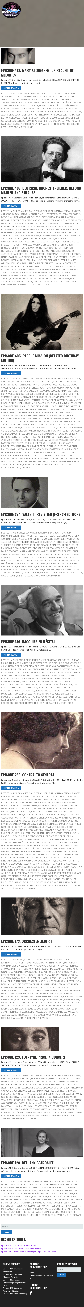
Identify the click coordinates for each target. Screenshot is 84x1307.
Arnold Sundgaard (30, 821)
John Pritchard (20, 443)
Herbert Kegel (26, 993)
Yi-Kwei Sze (44, 1018)
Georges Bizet (61, 842)
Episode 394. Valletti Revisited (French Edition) (40, 514)
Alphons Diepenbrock (36, 817)
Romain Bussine (53, 569)
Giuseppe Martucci (62, 987)
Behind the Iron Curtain (26, 381)
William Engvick (50, 464)
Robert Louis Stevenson (14, 458)
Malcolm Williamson (13, 449)
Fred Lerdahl (39, 1196)
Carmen (62, 821)
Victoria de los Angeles (68, 572)
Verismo (54, 400)
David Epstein (65, 1193)
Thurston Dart (67, 882)
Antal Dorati (52, 975)
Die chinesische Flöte (30, 241)
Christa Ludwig (10, 235)
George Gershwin (11, 1097)
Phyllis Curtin (47, 1005)
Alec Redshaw (56, 814)
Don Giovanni (70, 418)
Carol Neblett (66, 412)
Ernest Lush (49, 421)
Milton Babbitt (72, 1205)
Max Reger (45, 269)
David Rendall (34, 418)
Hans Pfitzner (26, 257)
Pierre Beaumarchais (39, 873)
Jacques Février (58, 684)
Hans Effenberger (69, 254)
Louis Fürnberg (10, 1002)
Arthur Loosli (29, 978)
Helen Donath (9, 993)
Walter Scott (8, 575)
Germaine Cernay (23, 845)
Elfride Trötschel (68, 241)
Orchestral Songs (64, 93)
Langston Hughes (65, 860)
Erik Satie (40, 678)
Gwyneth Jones (32, 990)
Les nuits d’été (60, 1106)
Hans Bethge (20, 254)
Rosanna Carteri (58, 458)
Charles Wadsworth (36, 415)
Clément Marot (41, 675)
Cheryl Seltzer (68, 1190)
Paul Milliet (54, 563)
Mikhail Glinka (53, 867)
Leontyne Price (42, 1106)
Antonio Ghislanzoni (50, 409)
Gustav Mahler (41, 802)
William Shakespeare (25, 1018)
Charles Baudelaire (38, 102)
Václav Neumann (11, 885)
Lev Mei (73, 1106)
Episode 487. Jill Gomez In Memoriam (18, 1245)
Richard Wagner (21, 876)
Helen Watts (60, 848)
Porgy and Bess (34, 1112)
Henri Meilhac (35, 554)
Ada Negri (28, 1084)
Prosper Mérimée (62, 873)
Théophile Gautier (11, 572)
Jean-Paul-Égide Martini (67, 111)
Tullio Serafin (31, 572)
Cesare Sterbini (39, 824)
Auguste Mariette (28, 412)
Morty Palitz (32, 452)
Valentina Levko (31, 885)
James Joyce (68, 1199)
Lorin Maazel (71, 999)
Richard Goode (50, 1212)
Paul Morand (72, 121)
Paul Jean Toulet (71, 697)
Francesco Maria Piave (23, 424)
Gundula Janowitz (12, 990)
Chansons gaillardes (13, 102)
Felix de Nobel (34, 836)
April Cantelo (9, 412)
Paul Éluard (54, 697)
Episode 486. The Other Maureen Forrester (21, 1248)
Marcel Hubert (18, 121)
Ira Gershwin (52, 1100)
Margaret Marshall (56, 449)
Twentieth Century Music (37, 96)
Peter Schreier (30, 1005)
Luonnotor (26, 1002)
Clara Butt (49, 827)
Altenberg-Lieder (11, 229)
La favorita (47, 860)
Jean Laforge (16, 687)
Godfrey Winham (30, 1199)
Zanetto (26, 467)
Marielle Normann (33, 693)
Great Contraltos (49, 217)
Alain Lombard (63, 969)
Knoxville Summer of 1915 (64, 1103)
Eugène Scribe (61, 833)
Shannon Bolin (38, 461)
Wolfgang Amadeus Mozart (44, 575)
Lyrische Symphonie (27, 269)
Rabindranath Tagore (14, 275)
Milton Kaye (17, 452)
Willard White (21, 284)
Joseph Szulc (23, 557)
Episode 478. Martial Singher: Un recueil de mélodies (37, 72)
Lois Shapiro (23, 1205)
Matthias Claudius (33, 867)
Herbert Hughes (20, 851)
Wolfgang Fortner (41, 284)
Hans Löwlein (9, 257)
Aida (64, 403)
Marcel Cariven (35, 449)
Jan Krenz (41, 996)
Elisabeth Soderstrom (14, 244)
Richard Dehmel (53, 1112)
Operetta (28, 666)
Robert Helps (8, 1215)
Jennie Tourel (32, 440)
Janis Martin (29, 263)
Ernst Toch (19, 248)
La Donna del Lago (22, 560)
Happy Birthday (22, 962)
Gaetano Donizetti (41, 842)
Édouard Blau (41, 548)
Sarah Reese (75, 458)
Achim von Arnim (25, 226)
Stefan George (24, 281)
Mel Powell (56, 1205)
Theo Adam (24, 1015)
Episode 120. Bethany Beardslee (27, 1162)
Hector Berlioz (62, 551)
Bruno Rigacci (41, 545)
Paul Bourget (38, 563)
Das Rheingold (19, 830)
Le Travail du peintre (22, 690)
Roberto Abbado (37, 1012)
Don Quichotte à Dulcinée (54, 105)
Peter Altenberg (60, 272)
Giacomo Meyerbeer (45, 845)
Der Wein (49, 238)
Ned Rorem (56, 1002)
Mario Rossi (23, 563)
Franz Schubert (61, 839)
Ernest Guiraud (22, 1196)
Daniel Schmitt (59, 675)
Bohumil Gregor (67, 978)
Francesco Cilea (59, 548)
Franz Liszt (18, 1094)
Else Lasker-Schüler (54, 244)
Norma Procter (19, 870)
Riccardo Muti (58, 1008)
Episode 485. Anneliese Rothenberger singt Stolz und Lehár (28, 1251)
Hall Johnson (45, 848)
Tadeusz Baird (9, 1015)
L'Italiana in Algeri (20, 446)
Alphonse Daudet (61, 542)
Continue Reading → (11, 88)
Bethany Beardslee (25, 1190)
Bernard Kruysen (48, 978)
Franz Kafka (25, 987)
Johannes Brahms (32, 1202)
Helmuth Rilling (30, 437)
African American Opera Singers (31, 211)
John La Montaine (45, 114)
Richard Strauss (67, 455)
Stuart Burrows (56, 461)
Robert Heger (18, 278)
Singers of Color (39, 223)
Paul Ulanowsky (10, 124)
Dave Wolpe (18, 418)
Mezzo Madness (34, 220)
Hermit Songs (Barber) (52, 1097)
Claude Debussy (57, 415)
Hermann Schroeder (52, 437)
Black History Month (24, 214)
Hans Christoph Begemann (43, 254)
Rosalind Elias (71, 569)
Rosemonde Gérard (68, 124)
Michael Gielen (60, 269)
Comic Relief (31, 660)
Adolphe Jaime (53, 403)
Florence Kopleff (53, 836)
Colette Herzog (72, 235)
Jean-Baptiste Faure (42, 111)
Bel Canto (46, 381)
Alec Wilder (75, 403)
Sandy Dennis (44, 879)
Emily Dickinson (57, 1091)
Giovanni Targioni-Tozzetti (55, 430)
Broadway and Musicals (20, 799)
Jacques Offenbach (12, 440)
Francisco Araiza (68, 984)
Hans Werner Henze (63, 257)
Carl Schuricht (44, 232)
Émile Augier (69, 830)
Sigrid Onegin (38, 882)
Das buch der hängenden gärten (38, 1193)
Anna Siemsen (29, 229)
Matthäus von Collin (53, 1109)
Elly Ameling (35, 244)
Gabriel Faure (63, 108)
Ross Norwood (9, 127)
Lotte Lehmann (40, 1205)
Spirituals (37, 811)
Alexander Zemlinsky (61, 226)
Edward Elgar (53, 830)
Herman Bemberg (20, 111)
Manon (12, 563)
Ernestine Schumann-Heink (37, 833)
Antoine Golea (69, 975)
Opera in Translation (20, 808)
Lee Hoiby (27, 1106)
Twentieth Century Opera (34, 400)
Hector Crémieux (67, 434)
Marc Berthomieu (11, 693)
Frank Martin (9, 987)
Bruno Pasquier (10, 672)
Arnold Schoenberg (44, 1187)
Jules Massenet (22, 118)
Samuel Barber (31, 1115)
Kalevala (68, 996)
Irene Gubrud (27, 996)
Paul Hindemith (41, 272)
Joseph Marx (54, 266)
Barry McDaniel (25, 232)
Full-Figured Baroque (64, 384)
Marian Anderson (11, 867)
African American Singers (65, 211)
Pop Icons (45, 394)
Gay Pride (13, 217)
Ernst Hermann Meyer (45, 984)
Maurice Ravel (56, 121)
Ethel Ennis (63, 421)
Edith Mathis (50, 241)
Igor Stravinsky (35, 1100)
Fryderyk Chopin (10, 427)
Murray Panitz (9, 1209)
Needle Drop (32, 394)
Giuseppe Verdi (9, 387)
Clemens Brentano (51, 235)
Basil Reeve (7, 1190)
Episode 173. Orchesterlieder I (26, 941)
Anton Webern (23, 1187)
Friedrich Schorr (24, 251)
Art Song (18, 93)
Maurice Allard (53, 693)
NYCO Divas (40, 965)
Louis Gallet (58, 118)
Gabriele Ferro (47, 427)
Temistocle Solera (11, 464)
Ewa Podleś (18, 836)
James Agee (66, 1100)
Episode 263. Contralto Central (27, 774)
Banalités (76, 669)
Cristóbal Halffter (12, 238)
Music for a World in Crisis (58, 220)
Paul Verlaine (69, 563)
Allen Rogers (31, 406)
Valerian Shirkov (51, 885)
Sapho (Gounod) (62, 879)
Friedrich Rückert (19, 842)
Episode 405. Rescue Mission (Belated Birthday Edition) (40, 358)
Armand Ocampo (40, 99)
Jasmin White (62, 851)
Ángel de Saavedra (69, 406)
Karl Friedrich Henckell (44, 443)
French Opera (44, 532)
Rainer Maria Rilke (55, 275)
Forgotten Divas (41, 384)
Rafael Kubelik (35, 275)
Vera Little (68, 885)
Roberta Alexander (37, 278)
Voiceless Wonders (55, 539)
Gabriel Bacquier (31, 681)
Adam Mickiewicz (34, 403)
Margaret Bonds (41, 864)
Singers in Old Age (11, 96)
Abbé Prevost (42, 542)
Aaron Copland (69, 1184)
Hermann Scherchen (23, 260)
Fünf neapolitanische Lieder (51, 251)
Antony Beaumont (48, 229)
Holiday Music (40, 962)
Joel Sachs (15, 1202)
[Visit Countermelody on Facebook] (31, 1293)
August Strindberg (67, 1187)
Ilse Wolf (70, 437)
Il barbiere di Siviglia (42, 851)
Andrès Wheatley (60, 817)
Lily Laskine (41, 690)
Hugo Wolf (42, 260)
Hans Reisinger (43, 257)
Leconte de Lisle (41, 118)
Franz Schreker (52, 248)
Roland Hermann (59, 278)
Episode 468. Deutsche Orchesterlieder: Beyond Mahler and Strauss (41, 190)
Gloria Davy (32, 434)
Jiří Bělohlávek (45, 263)
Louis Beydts (56, 690)
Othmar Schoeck (11, 1005)
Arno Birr (65, 229)
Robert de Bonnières (31, 569)
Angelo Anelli (9, 409)
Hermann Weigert (51, 1199)
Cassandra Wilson (19, 824)
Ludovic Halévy (22, 864)
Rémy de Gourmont (38, 1008)
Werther (22, 575)
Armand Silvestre (61, 99)
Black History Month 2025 (16, 384)
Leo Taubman (60, 560)
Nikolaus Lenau (72, 1002)
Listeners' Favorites (12, 220)
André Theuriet (21, 99)
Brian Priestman (10, 981)
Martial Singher (37, 121)
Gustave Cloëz (27, 848)
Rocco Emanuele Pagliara (63, 1012)
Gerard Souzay (9, 430)
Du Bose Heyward (19, 1091)
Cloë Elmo (62, 827)
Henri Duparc (18, 554)
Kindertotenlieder (12, 860)
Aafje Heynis (16, 814)
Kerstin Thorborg (61, 857)
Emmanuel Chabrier (23, 108)
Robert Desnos (9, 703)
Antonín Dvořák (10, 978)
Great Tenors (45, 387)
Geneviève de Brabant (69, 427)
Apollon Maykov (72, 409)
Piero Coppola (29, 124)
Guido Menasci (48, 434)
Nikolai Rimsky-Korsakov (54, 452)
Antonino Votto (27, 409)
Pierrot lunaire (32, 1212)
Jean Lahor (50, 554)
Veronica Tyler (32, 464)
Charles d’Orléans (60, 102)
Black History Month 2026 (53, 214)
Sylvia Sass (58, 397)
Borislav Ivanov (48, 412)
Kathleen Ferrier (40, 857)
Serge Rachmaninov (51, 1115)
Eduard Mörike (38, 1091)
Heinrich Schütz (10, 437)
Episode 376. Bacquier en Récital (28, 641)
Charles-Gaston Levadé (24, 105)
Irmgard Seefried (59, 260)
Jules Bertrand (65, 114)
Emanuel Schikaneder (29, 421)
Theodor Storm (48, 1215)
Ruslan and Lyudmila (25, 879)
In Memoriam (68, 217)
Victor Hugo (26, 127)
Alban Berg (42, 226)
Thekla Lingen (41, 281)
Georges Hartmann (20, 551)
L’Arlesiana (55, 557)
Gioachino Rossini (29, 430)
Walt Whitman (54, 1015)
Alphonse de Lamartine (36, 669)
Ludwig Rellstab (10, 1109)
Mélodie (48, 93)
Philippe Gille (8, 566)
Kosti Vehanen (32, 860)
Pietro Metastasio (46, 566)
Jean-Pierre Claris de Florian (17, 114)
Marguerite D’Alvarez (63, 864)
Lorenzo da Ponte (67, 446)
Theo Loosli (38, 1015)
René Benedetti (48, 700)
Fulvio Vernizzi (30, 427)
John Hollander (52, 1202)
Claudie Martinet (21, 675)
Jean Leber (44, 687)
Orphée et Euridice (39, 870)
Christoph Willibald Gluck (26, 827)
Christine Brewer (29, 235)
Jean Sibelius (55, 996)
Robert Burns (39, 876)
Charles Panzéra (53, 981)
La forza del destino (44, 446)
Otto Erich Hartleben (31, 1209)
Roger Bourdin (27, 703)
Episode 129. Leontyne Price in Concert (33, 1057)
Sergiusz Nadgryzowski (14, 461)
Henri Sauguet (40, 684)
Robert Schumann (11, 1115)
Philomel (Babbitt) (11, 1212)
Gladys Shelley (16, 434)
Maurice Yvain (39, 697)
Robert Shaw (55, 876)
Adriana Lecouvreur (36, 814)
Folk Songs (25, 839)
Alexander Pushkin (12, 406)
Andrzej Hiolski (49, 406)
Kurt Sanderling (53, 999)
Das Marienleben (33, 238)
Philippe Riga (19, 873)
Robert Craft (67, 1212)
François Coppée (46, 424)
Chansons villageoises (33, 672)
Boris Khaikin (49, 821)
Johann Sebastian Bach (54, 440)
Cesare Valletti (59, 545)
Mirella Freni (41, 1002)
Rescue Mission (60, 394)
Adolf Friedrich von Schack (51, 1084)
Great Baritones (33, 93)
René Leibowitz (66, 566)
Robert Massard (38, 458)
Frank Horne (34, 248)
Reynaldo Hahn (47, 124)
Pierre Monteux (26, 566)
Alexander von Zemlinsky (28, 972)
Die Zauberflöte (52, 418)
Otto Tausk (25, 272)
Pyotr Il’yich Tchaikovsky (42, 455)
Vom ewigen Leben (60, 281)
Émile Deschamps (10, 833)
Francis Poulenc (45, 108)
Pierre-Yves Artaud (28, 700)
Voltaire (20, 888)
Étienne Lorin (69, 678)
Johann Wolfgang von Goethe (28, 266)
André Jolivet (17, 975)
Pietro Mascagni (17, 455)
